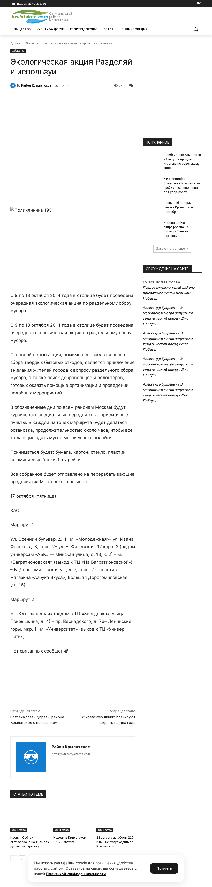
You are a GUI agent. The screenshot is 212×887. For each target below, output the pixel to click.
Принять (164, 868)
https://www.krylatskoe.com (71, 754)
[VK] (58, 99)
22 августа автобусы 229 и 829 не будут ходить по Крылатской (114, 842)
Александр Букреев (159, 307)
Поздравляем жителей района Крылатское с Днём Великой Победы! (169, 293)
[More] (105, 99)
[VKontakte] (199, 4)
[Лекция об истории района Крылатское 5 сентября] (151, 207)
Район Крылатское (36, 85)
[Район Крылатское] (13, 85)
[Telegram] (70, 99)
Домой (15, 43)
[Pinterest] (93, 99)
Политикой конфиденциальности (76, 874)
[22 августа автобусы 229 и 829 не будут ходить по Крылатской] (115, 818)
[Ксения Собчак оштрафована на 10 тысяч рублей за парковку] (29, 818)
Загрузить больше (170, 248)
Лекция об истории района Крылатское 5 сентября (179, 207)
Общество (32, 43)
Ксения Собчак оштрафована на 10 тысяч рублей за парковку (29, 842)
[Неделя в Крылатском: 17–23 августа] (72, 818)
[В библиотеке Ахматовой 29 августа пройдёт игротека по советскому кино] (151, 159)
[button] (196, 29)
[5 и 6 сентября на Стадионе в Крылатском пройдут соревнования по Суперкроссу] (151, 183)
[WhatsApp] (82, 99)
